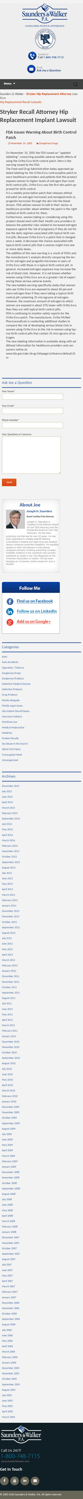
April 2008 (7, 1216)
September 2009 (11, 1123)
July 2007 (7, 1264)
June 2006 (7, 1335)
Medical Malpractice (13, 727)
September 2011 (11, 992)
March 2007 (8, 1286)
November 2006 (10, 1308)
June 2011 (7, 1009)
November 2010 (10, 1047)
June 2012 (7, 943)
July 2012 (7, 938)
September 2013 (11, 862)
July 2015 (7, 791)
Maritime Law (9, 722)
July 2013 (7, 873)
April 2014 (7, 835)
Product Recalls (10, 738)
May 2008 (7, 1210)
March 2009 (8, 1156)
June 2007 (7, 1270)
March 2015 (8, 808)
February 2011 (10, 1030)
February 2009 (10, 1161)
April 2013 (7, 889)
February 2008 (10, 1226)
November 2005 (10, 1373)
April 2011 (7, 1020)
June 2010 (7, 1074)
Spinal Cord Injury (11, 749)
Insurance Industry (12, 716)
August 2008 (8, 1194)
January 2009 (9, 1167)
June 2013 (7, 878)
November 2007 (10, 1243)
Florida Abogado (10, 700)
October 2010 (9, 1052)
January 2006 (9, 1362)
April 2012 (7, 954)
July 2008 (7, 1199)
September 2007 (11, 1254)
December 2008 (10, 1172)
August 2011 (8, 998)
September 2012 (11, 927)
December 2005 (10, 1368)
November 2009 (10, 1112)
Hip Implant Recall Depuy (15, 711)
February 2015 (10, 813)
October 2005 (9, 1379)
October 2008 (9, 1183)
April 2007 (7, 1281)
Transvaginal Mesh (12, 754)
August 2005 (8, 1390)
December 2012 (10, 911)
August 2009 (8, 1128)
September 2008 (11, 1188)
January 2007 (9, 1297)
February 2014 (10, 846)
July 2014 (7, 824)
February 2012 (10, 965)
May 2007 (7, 1275)
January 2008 (9, 1232)
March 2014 (8, 840)
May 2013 (7, 884)
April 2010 (7, 1085)
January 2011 (9, 1036)
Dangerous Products (13, 678)
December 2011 (10, 976)
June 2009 (7, 1139)
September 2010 (11, 1058)
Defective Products (12, 689)
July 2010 (7, 1069)
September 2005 (11, 1384)
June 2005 (7, 1400)
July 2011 (7, 1003)
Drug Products (9, 694)
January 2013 (9, 905)
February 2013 (10, 900)
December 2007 (10, 1237)
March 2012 (8, 960)
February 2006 (10, 1357)
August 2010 (8, 1063)
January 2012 (9, 971)
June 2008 (7, 1205)
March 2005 (8, 1417)
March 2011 (8, 1025)
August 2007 (8, 1259)
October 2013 (9, 856)
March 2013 (8, 895)
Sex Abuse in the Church (15, 743)
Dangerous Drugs (48, 143)
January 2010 (9, 1101)
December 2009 (10, 1107)
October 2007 (9, 1248)
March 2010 (8, 1090)
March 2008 (8, 1221)
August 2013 (8, 867)
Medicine (7, 733)
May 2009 (7, 1145)
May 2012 (7, 949)
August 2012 (8, 933)
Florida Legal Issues (12, 705)
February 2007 (10, 1292)
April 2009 (7, 1150)
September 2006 (11, 1319)
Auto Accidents (10, 662)
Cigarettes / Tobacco (13, 667)
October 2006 (9, 1313)
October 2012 (9, 922)
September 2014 (11, 818)
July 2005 (7, 1395)
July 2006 (7, 1330)
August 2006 (8, 1324)
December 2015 (10, 786)
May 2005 (7, 1406)
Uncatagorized (10, 760)
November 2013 (10, 851)
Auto (4, 656)
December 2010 (10, 1041)
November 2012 (10, 916)
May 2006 (7, 1341)
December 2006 (10, 1303)
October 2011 (9, 987)
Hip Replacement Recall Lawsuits (21, 102)
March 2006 (8, 1351)
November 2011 (10, 982)
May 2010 (7, 1079)
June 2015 (7, 797)
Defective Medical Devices (16, 684)
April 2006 (7, 1346)
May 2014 (7, 829)
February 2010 (10, 1096)
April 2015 (7, 802)
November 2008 (10, 1177)
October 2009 (9, 1117)
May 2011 (7, 1014)
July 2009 (7, 1134)
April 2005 (7, 1411)
